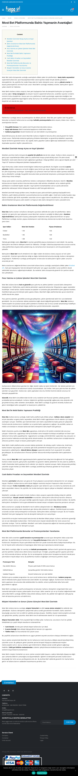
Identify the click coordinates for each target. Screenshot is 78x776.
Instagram (8, 690)
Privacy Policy (44, 738)
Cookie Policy (44, 735)
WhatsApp (13, 690)
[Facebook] (71, 2)
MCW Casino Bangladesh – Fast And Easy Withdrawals (25, 110)
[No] (75, 771)
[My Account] (62, 9)
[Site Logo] (13, 10)
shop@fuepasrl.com (8, 710)
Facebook (4, 690)
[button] (3, 10)
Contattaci (5, 738)
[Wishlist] (66, 9)
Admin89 (4, 26)
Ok (34, 773)
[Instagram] (74, 2)
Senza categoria (15, 26)
